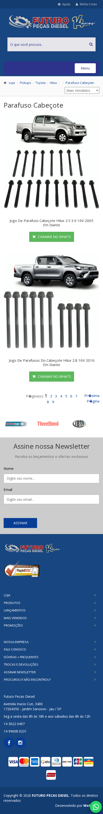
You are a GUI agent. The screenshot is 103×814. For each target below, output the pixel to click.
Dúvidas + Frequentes (21, 657)
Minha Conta (88, 4)
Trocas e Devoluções (21, 664)
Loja (12, 83)
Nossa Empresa (16, 642)
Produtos (12, 603)
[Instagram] (20, 742)
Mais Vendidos (15, 618)
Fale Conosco (15, 649)
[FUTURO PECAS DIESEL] (51, 548)
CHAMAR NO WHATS (54, 236)
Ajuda (66, 4)
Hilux (53, 83)
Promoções (13, 625)
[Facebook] (9, 742)
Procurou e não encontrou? (27, 679)
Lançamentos (15, 610)
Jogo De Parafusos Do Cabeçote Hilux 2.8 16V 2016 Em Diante (51, 362)
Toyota (40, 83)
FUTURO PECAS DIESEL (50, 795)
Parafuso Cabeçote (80, 83)
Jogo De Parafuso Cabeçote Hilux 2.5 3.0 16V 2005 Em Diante (51, 222)
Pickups (25, 83)
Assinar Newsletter (20, 672)
